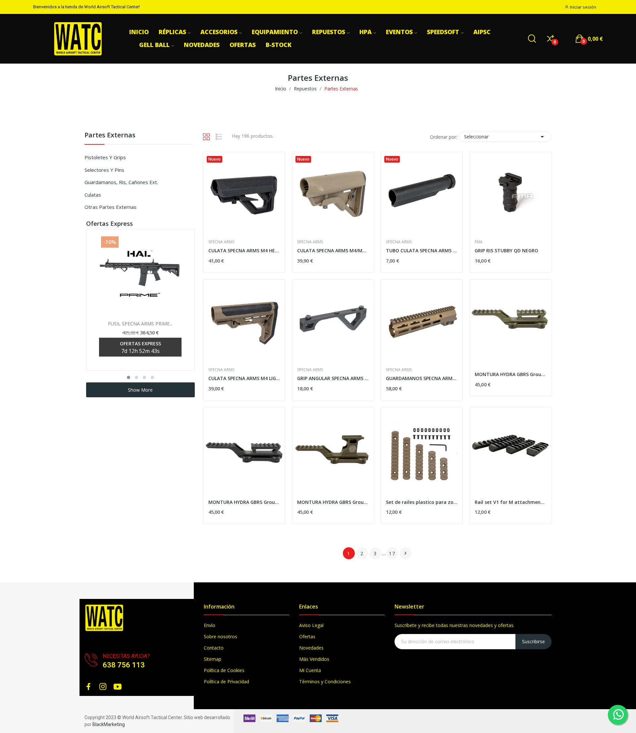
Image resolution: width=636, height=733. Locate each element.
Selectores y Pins (104, 170)
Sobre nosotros (220, 636)
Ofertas (307, 636)
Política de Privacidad (226, 681)
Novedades (311, 648)
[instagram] (103, 687)
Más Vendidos (314, 659)
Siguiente (405, 553)
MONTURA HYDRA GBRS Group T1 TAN (333, 502)
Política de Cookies (224, 670)
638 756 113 (124, 665)
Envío (209, 625)
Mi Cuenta (310, 670)
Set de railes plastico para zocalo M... (421, 502)
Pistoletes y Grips (105, 157)
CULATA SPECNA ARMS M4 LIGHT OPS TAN (244, 378)
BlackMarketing (108, 724)
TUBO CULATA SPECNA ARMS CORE (421, 250)
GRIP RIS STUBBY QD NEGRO (506, 250)
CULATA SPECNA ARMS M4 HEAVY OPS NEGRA (244, 250)
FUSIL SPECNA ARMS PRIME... (140, 323)
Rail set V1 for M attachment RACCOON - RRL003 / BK (510, 502)
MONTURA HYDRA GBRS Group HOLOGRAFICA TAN (510, 374)
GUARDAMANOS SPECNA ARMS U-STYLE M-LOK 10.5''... (421, 378)
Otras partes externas (110, 207)
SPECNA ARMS (221, 242)
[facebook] (88, 687)
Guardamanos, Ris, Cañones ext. (121, 182)
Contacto (214, 648)
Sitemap (212, 659)
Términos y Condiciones (325, 681)
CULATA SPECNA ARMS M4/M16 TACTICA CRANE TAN (333, 250)
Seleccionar (505, 137)
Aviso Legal (311, 625)
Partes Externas (109, 135)
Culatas (92, 194)
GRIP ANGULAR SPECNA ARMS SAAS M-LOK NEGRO (333, 378)
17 (392, 553)
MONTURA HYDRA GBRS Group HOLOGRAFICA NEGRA (244, 502)
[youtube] (118, 687)
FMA (479, 242)
